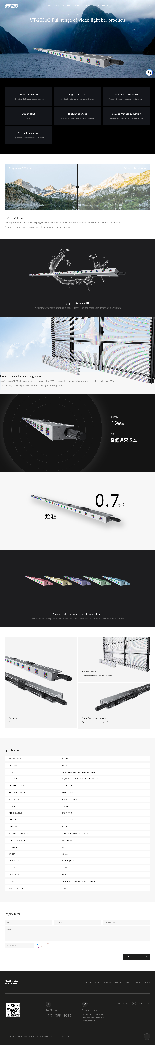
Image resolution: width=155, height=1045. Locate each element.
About (86, 6)
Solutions (66, 6)
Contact (96, 6)
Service (105, 6)
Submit (129, 957)
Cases (57, 6)
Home (49, 6)
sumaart (68, 1036)
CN (149, 6)
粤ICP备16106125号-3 (49, 1036)
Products (77, 6)
